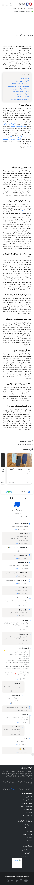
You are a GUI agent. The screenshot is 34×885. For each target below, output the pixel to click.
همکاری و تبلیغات (27, 853)
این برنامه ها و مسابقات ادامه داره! (20, 99)
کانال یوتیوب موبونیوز (10, 124)
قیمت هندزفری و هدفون (26, 806)
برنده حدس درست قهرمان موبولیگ (20, 91)
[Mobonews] (22, 4)
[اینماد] (17, 863)
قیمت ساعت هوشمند (26, 809)
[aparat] (7, 880)
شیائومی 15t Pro (27, 834)
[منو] (3, 4)
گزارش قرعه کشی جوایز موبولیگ (19, 8)
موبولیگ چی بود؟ (24, 78)
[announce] (6, 4)
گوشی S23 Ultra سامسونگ (12, 139)
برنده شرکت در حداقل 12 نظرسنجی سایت (18, 86)
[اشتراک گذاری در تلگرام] (11, 492)
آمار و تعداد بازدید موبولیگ (22, 81)
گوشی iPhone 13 (16, 137)
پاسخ (16, 529)
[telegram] (12, 880)
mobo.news (24, 211)
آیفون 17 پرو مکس (27, 841)
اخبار (28, 8)
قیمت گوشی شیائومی (26, 800)
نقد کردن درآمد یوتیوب (26, 856)
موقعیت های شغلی (27, 850)
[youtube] (26, 880)
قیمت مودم (29, 813)
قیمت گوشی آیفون (27, 803)
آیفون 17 (29, 837)
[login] (10, 4)
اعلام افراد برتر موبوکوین (23, 94)
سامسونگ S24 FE (27, 828)
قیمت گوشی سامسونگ (26, 797)
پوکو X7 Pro (29, 831)
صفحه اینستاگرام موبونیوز (18, 126)
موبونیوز (31, 8)
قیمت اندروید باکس (27, 816)
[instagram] (21, 880)
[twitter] (16, 880)
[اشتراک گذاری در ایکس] (7, 492)
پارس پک (13, 789)
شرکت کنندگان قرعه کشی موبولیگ (20, 84)
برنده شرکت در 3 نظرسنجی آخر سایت (19, 89)
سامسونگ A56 (28, 825)
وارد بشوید (10, 516)
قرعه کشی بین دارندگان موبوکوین (20, 97)
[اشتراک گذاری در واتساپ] (9, 492)
